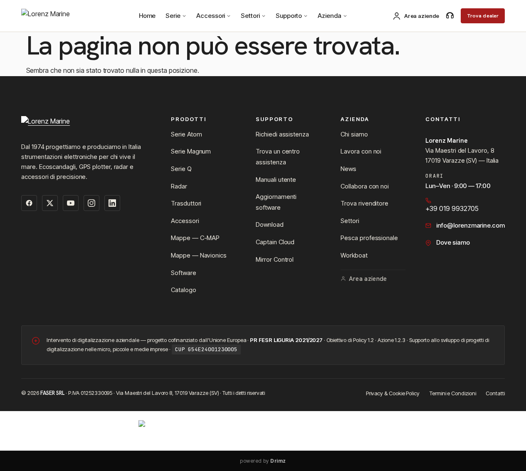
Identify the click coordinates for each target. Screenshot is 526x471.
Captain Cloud (275, 242)
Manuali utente (276, 179)
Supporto (289, 16)
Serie (172, 16)
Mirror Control (275, 259)
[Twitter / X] (50, 203)
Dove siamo (452, 242)
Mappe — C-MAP (195, 238)
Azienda (329, 16)
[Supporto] (449, 15)
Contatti (495, 393)
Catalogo (183, 290)
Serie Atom (186, 134)
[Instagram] (91, 203)
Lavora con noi (361, 151)
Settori (250, 16)
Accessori (210, 16)
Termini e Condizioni (453, 393)
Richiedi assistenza (282, 134)
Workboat (354, 255)
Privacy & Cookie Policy (393, 393)
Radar (179, 186)
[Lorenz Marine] (86, 124)
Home (147, 16)
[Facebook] (29, 203)
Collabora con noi (365, 186)
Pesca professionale (369, 238)
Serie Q (181, 169)
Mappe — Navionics (199, 255)
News (348, 169)
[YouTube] (71, 203)
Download (269, 224)
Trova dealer (483, 15)
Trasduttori (186, 203)
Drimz (278, 461)
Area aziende (368, 279)
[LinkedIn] (112, 203)
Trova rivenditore (364, 203)
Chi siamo (354, 134)
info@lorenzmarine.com (470, 225)
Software (183, 273)
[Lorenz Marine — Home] (58, 16)
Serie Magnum (191, 151)
